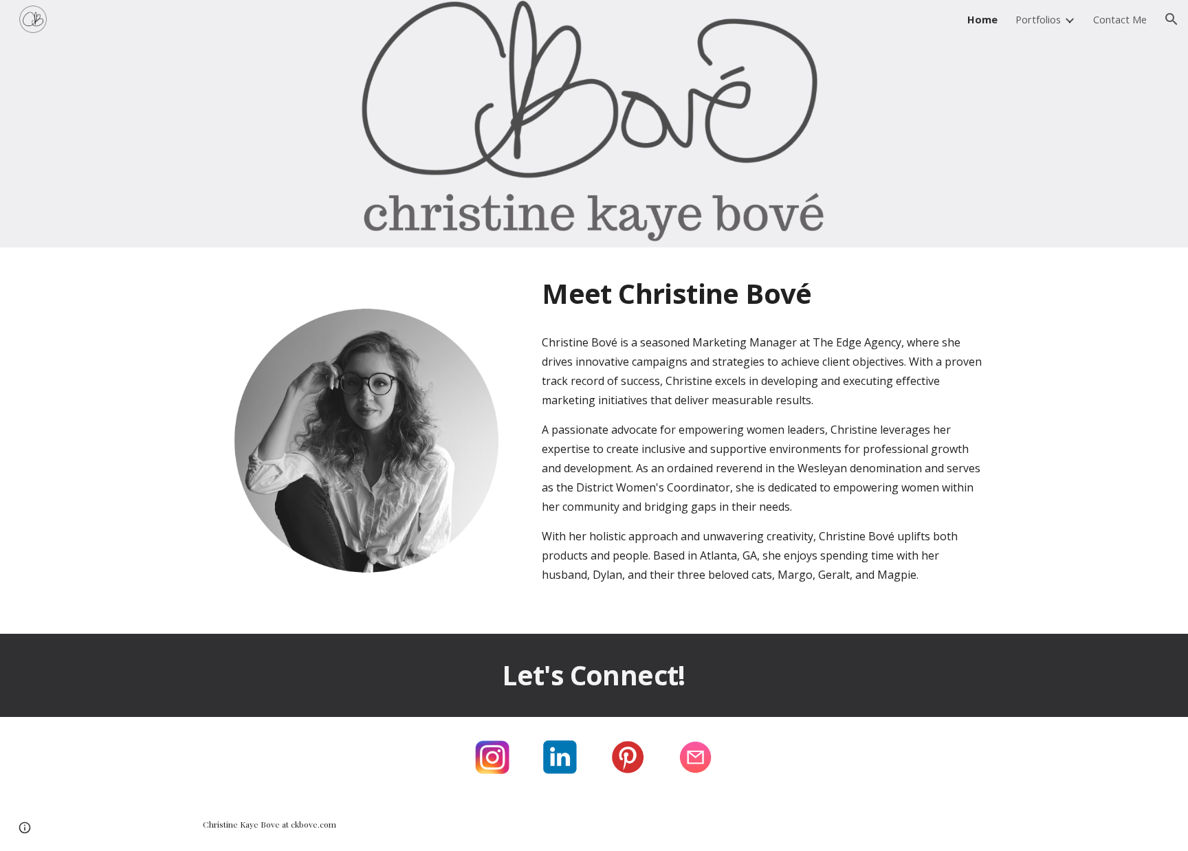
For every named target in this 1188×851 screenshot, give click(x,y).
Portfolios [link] (1038, 19)
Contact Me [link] (1120, 19)
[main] (763, 293)
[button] (1171, 19)
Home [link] (982, 19)
